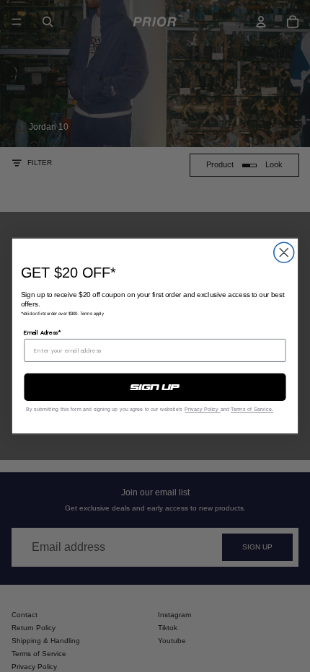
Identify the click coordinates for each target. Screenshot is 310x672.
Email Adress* (42, 332)
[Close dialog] (284, 252)
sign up (155, 387)
